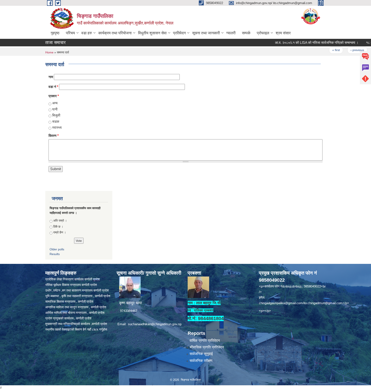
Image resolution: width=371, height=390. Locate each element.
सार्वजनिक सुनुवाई (201, 354)
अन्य (55, 103)
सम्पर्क (246, 33)
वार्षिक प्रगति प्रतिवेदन (205, 341)
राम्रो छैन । (59, 232)
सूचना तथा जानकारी (206, 33)
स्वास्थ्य (57, 127)
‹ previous (347, 50)
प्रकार (54, 96)
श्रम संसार (283, 33)
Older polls (57, 249)
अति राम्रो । (60, 220)
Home (49, 52)
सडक (55, 121)
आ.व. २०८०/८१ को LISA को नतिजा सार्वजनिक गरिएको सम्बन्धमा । (306, 42)
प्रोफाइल (263, 33)
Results (55, 254)
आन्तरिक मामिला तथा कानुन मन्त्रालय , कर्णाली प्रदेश (75, 307)
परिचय (70, 33)
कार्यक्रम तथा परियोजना (115, 33)
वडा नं (53, 87)
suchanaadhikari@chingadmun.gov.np (154, 324)
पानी (55, 109)
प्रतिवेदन (179, 33)
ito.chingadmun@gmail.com (323, 303)
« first (326, 50)
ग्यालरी (231, 33)
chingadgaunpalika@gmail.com (281, 303)
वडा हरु (86, 33)
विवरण (54, 136)
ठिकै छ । (58, 226)
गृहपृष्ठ (55, 33)
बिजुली (56, 115)
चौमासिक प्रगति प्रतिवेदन (207, 347)
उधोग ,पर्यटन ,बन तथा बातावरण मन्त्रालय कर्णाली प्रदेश (77, 290)
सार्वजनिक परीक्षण (201, 361)
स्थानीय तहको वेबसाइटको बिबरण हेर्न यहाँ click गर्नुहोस (76, 329)
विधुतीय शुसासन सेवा (152, 33)
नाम (51, 77)
